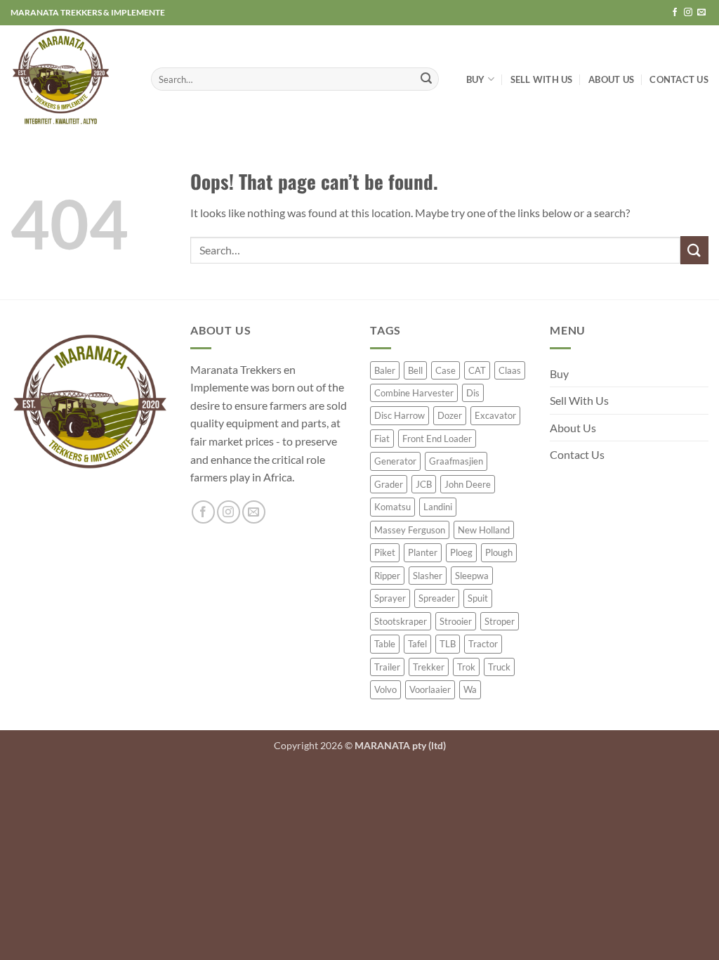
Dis (473, 392)
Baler (384, 370)
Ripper (387, 575)
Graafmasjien (456, 461)
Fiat (382, 438)
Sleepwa (472, 575)
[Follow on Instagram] (688, 13)
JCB (424, 484)
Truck (499, 667)
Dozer (449, 415)
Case (445, 370)
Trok (466, 667)
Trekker (428, 667)
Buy (475, 79)
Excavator (495, 415)
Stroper (499, 621)
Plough (499, 552)
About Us (611, 79)
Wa (470, 689)
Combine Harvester (414, 392)
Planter (422, 552)
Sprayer (390, 598)
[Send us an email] (701, 13)
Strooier (456, 621)
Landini (437, 506)
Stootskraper (400, 621)
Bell (415, 370)
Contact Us (678, 79)
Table (384, 643)
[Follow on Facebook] (675, 13)
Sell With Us (541, 79)
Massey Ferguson (409, 530)
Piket (384, 552)
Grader (388, 484)
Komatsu (392, 506)
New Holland (484, 530)
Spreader (436, 598)
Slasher (427, 575)
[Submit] (426, 79)
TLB (448, 643)
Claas (510, 370)
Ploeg (461, 552)
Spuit (478, 598)
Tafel (417, 643)
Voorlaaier (430, 689)
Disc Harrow (399, 415)
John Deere (467, 484)
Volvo (385, 689)
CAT (477, 370)
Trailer (387, 667)
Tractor (483, 643)
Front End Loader (437, 438)
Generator (395, 461)
